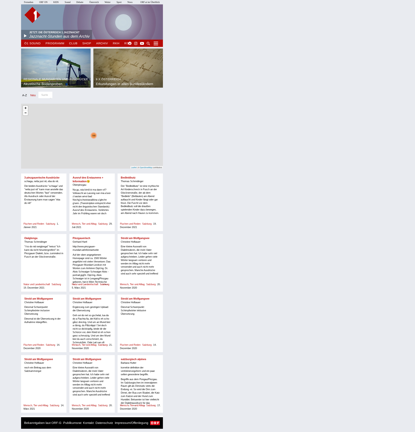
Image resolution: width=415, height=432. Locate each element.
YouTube (142, 43)
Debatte (79, 2)
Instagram (135, 43)
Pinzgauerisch (81, 238)
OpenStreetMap (146, 167)
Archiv (102, 43)
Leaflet (133, 167)
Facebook (129, 43)
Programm (55, 43)
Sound (68, 2)
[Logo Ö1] (32, 15)
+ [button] (25, 108)
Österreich (94, 2)
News (129, 2)
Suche (148, 43)
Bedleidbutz (128, 177)
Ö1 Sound (32, 43)
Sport (119, 2)
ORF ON (43, 2)
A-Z (24, 95)
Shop (86, 43)
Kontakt (88, 423)
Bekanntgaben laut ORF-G (42, 423)
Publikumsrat (72, 423)
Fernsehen (28, 2)
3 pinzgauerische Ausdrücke (41, 177)
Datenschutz (104, 423)
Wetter (108, 2)
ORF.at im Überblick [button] (150, 2)
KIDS (56, 2)
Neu (33, 95)
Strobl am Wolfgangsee (135, 238)
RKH (116, 43)
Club (73, 43)
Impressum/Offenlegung (131, 423)
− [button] (25, 113)
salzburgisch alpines (133, 359)
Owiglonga (30, 238)
